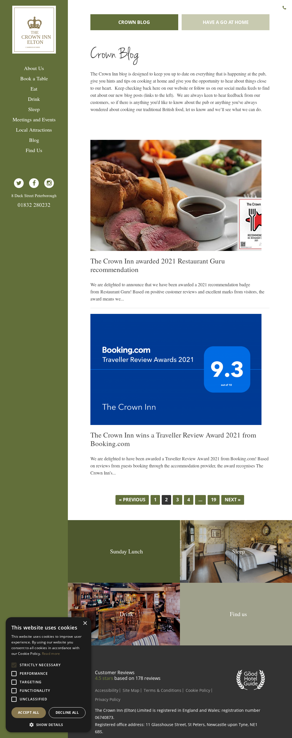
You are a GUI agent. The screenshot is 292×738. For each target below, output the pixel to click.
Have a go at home (226, 22)
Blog (34, 139)
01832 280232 (34, 204)
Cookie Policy (198, 690)
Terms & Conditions (162, 690)
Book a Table (34, 78)
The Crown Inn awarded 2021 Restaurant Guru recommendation (157, 265)
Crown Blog (134, 22)
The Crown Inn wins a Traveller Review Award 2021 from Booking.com (173, 439)
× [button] (85, 623)
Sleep (34, 109)
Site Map (131, 690)
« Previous (132, 499)
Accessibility (106, 690)
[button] (48, 724)
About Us (34, 68)
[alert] (48, 674)
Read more (51, 653)
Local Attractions (34, 129)
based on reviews (137, 678)
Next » (233, 499)
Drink (34, 98)
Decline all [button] (67, 712)
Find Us (34, 150)
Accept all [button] (28, 712)
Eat (34, 88)
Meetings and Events (34, 119)
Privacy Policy (107, 699)
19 (213, 499)
